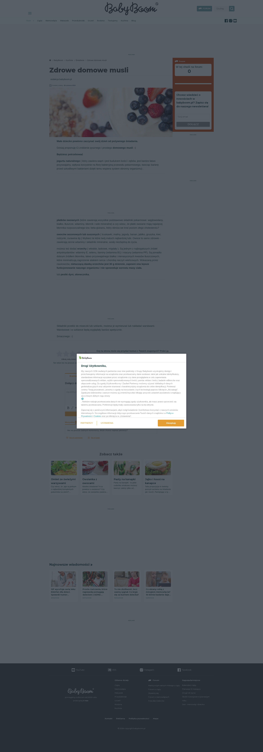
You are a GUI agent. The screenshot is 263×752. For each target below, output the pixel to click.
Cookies (97, 416)
